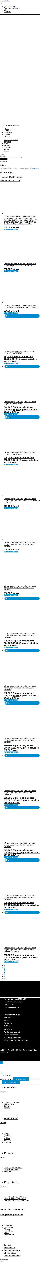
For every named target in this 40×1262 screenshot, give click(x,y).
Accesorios (8, 132)
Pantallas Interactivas (12, 125)
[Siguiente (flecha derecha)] (3, 1261)
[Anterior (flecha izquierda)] (1, 1261)
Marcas (7, 136)
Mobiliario (8, 130)
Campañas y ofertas (11, 1214)
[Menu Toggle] (1, 3)
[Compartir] (5, 1259)
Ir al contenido (4, 1)
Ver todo (3, 1092)
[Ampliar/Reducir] (1, 1259)
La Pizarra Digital (5, 168)
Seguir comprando (11, 1082)
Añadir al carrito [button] (11, 229)
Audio (7, 129)
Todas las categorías (12, 1209)
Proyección (8, 127)
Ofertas (7, 134)
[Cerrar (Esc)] (7, 1259)
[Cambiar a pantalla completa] (3, 1259)
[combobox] (11, 157)
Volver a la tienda (21, 1079)
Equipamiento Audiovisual (21, 168)
